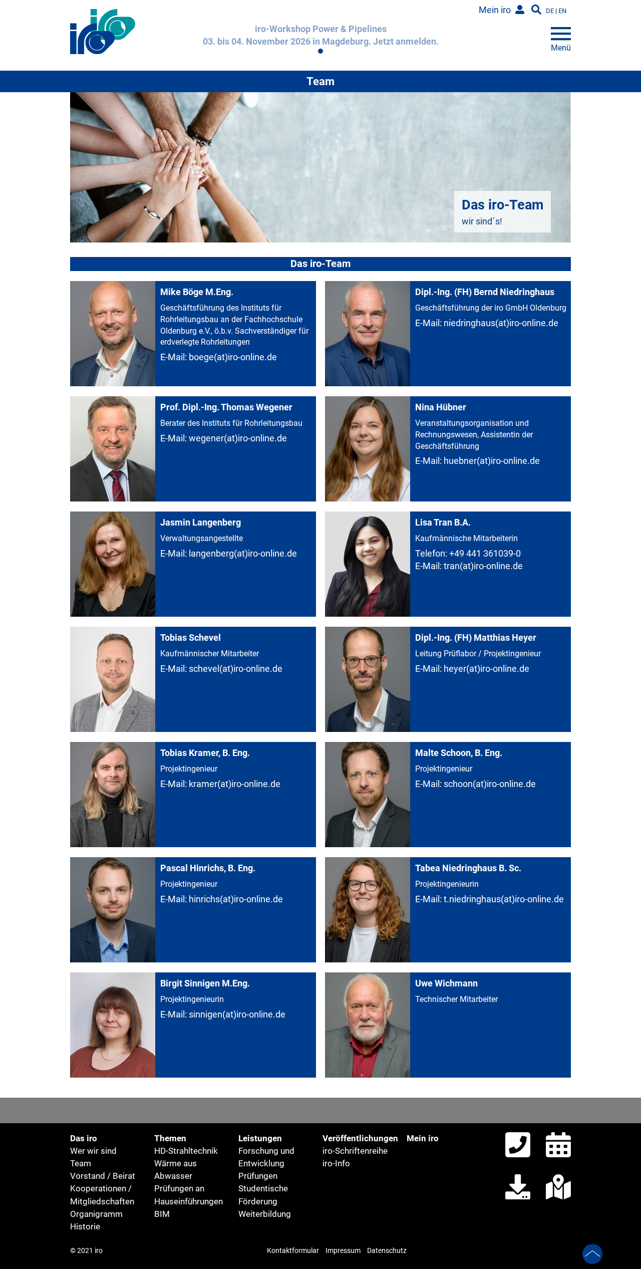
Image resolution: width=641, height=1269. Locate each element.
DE (550, 11)
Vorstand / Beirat (102, 1176)
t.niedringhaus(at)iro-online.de (504, 899)
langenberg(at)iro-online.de (243, 553)
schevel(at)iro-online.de (235, 668)
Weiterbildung (264, 1214)
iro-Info (336, 1163)
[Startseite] (102, 60)
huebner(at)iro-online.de (492, 460)
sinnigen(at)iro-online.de (237, 1014)
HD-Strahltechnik (186, 1151)
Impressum (343, 1250)
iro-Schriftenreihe (355, 1151)
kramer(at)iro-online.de (234, 784)
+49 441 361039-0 (485, 553)
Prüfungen (257, 1176)
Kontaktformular (293, 1250)
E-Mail (172, 357)
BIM (162, 1214)
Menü (561, 45)
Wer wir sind (93, 1151)
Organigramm (96, 1214)
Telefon (430, 553)
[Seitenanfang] (592, 1255)
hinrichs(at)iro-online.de (236, 899)
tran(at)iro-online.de (483, 566)
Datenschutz (387, 1250)
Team (80, 1163)
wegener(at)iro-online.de (238, 438)
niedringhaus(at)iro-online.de (501, 323)
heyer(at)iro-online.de (486, 668)
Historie (85, 1226)
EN (562, 11)
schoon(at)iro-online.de (490, 784)
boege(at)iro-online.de (233, 357)
